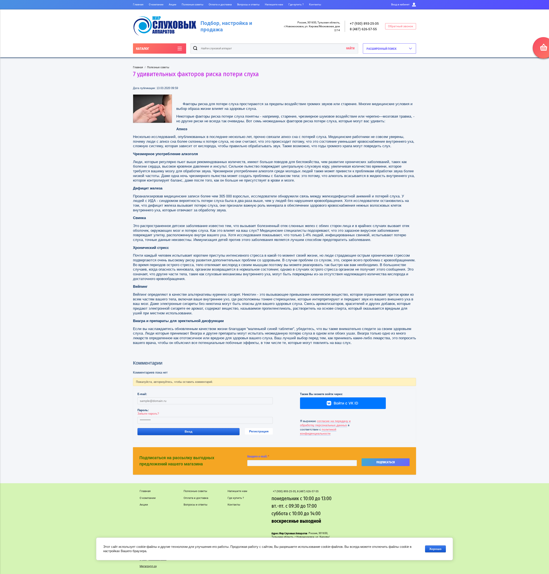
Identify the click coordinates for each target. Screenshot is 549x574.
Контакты (315, 4)
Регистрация (258, 431)
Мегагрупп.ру (148, 566)
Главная (138, 4)
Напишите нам (274, 4)
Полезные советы (192, 4)
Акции (172, 4)
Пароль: (143, 410)
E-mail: (142, 394)
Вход (188, 431)
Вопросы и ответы (248, 4)
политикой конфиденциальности (318, 431)
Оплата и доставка (220, 4)
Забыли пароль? (148, 413)
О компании (156, 4)
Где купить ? (296, 4)
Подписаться (385, 462)
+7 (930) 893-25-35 (364, 23)
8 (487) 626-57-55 (363, 29)
